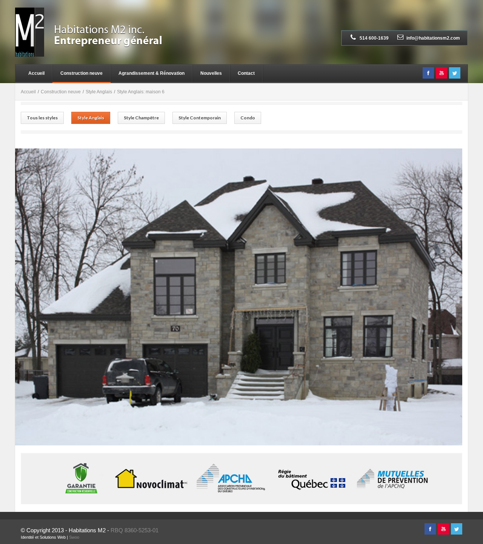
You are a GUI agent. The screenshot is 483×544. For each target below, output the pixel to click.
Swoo (74, 537)
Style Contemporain (199, 118)
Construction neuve (81, 73)
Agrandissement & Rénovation (151, 73)
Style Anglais (99, 91)
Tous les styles (42, 118)
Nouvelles (211, 73)
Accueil (36, 73)
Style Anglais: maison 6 (141, 91)
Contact (246, 73)
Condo (247, 118)
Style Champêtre (141, 118)
